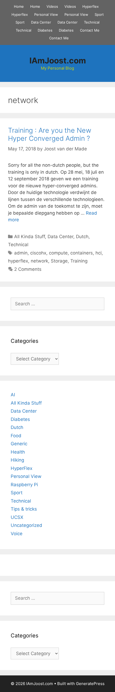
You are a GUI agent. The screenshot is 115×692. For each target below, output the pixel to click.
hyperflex (18, 261)
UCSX (17, 517)
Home (19, 6)
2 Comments (27, 269)
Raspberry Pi (24, 484)
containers (81, 253)
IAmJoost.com (57, 60)
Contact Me (89, 30)
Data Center (41, 22)
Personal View (46, 14)
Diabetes (45, 30)
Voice (16, 533)
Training (78, 261)
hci (98, 253)
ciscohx (38, 253)
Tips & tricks (24, 509)
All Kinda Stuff (29, 236)
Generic (19, 443)
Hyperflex (90, 6)
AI (13, 394)
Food (16, 435)
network (39, 261)
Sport (99, 14)
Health (18, 452)
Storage (59, 261)
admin (21, 253)
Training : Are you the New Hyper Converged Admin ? (49, 134)
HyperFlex (21, 468)
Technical (91, 22)
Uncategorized (26, 525)
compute (58, 253)
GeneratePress (90, 683)
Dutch (82, 236)
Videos (52, 6)
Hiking (17, 460)
